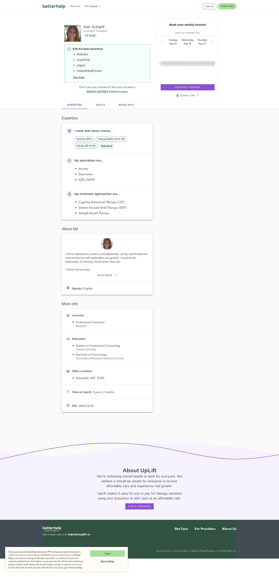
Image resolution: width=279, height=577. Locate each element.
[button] (93, 6)
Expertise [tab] (74, 104)
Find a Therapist (139, 506)
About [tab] (100, 104)
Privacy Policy (181, 551)
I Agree (107, 553)
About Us (229, 529)
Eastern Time (187, 95)
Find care (227, 6)
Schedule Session (187, 87)
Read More (104, 275)
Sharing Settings (107, 561)
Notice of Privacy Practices (203, 551)
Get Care (181, 529)
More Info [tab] (126, 104)
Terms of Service (164, 551)
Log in (209, 6)
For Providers (205, 529)
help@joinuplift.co (79, 534)
